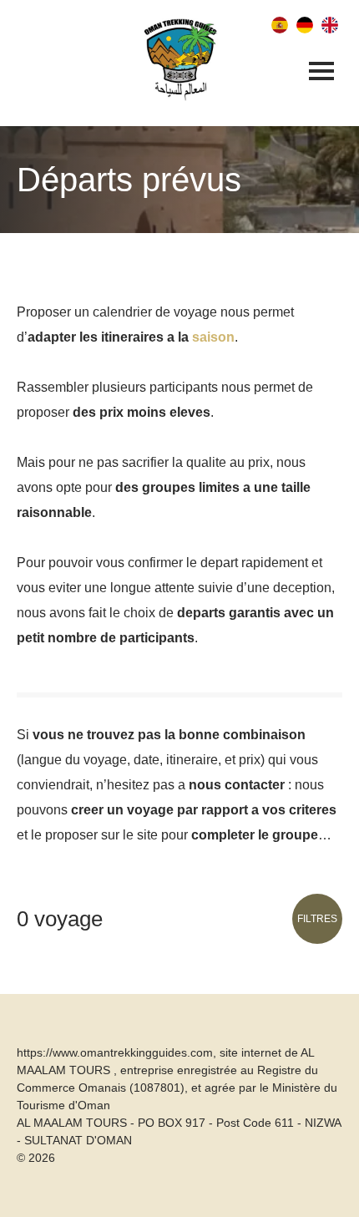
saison (213, 337)
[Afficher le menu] (321, 72)
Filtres (317, 919)
